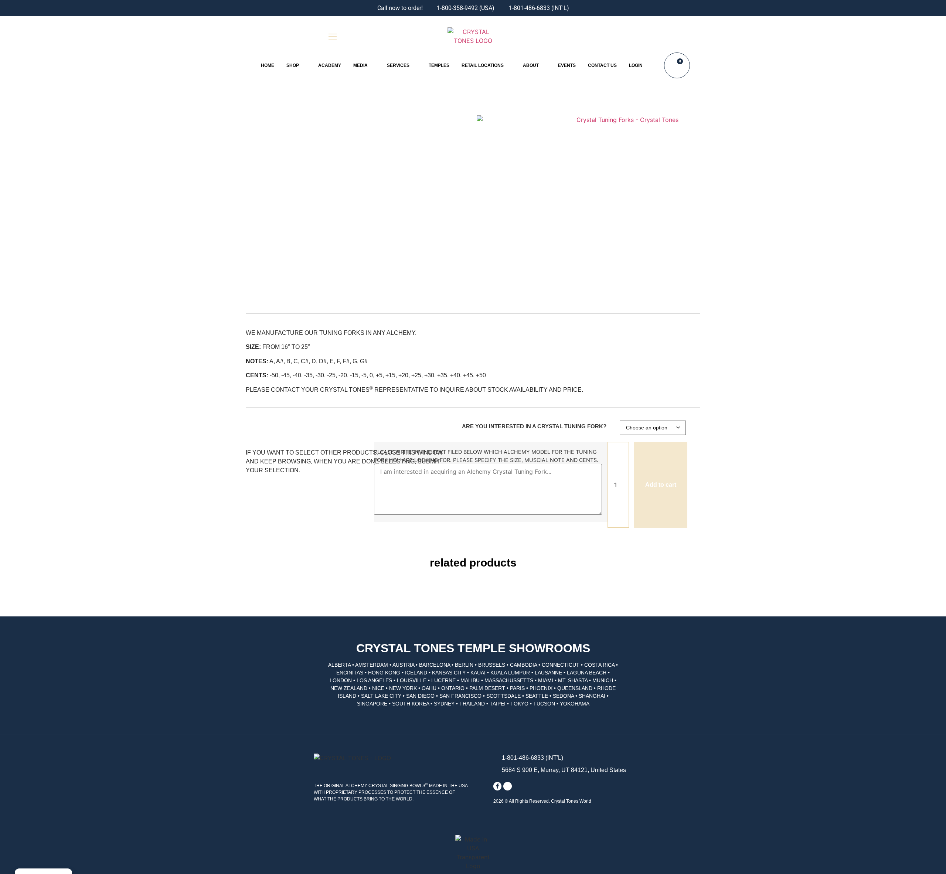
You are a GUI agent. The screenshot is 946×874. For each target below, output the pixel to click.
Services (398, 65)
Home (267, 65)
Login (636, 65)
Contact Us (602, 65)
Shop (292, 65)
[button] (613, 36)
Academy (329, 65)
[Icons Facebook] (497, 786)
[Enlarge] (624, 190)
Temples (439, 65)
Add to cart (660, 485)
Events (567, 65)
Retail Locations (483, 65)
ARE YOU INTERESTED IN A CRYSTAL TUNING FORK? (534, 426)
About (531, 65)
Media (360, 65)
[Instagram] (507, 786)
